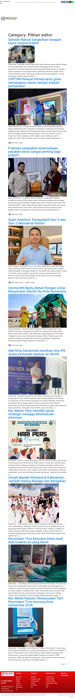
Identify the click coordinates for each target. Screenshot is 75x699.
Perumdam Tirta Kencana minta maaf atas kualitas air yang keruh (35, 540)
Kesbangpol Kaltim (51, 683)
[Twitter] (66, 2)
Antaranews (49, 677)
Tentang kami (35, 681)
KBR (47, 685)
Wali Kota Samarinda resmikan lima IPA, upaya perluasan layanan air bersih (37, 352)
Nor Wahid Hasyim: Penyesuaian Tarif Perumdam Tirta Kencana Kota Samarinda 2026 (35, 602)
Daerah (18, 679)
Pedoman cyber (35, 679)
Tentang (17, 2)
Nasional (18, 677)
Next (64, 664)
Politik (18, 681)
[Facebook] (64, 2)
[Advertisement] (47, 18)
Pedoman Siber (43, 2)
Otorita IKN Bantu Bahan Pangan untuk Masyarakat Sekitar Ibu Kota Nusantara (37, 289)
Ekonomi (18, 685)
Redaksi (35, 2)
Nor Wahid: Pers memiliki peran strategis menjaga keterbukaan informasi (31, 414)
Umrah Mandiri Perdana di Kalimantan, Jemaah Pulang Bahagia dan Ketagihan (37, 479)
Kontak (30, 2)
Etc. (47, 687)
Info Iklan (23, 2)
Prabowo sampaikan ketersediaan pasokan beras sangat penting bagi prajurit (34, 151)
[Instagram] (70, 2)
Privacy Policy (52, 2)
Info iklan (34, 685)
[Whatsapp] (73, 2)
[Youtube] (68, 2)
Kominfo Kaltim (50, 681)
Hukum (18, 683)
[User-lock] (62, 2)
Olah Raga (19, 687)
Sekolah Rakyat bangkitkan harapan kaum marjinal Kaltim (34, 41)
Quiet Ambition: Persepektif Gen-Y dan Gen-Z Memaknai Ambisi (37, 221)
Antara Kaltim (50, 679)
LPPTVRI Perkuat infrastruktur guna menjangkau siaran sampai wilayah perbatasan (34, 82)
